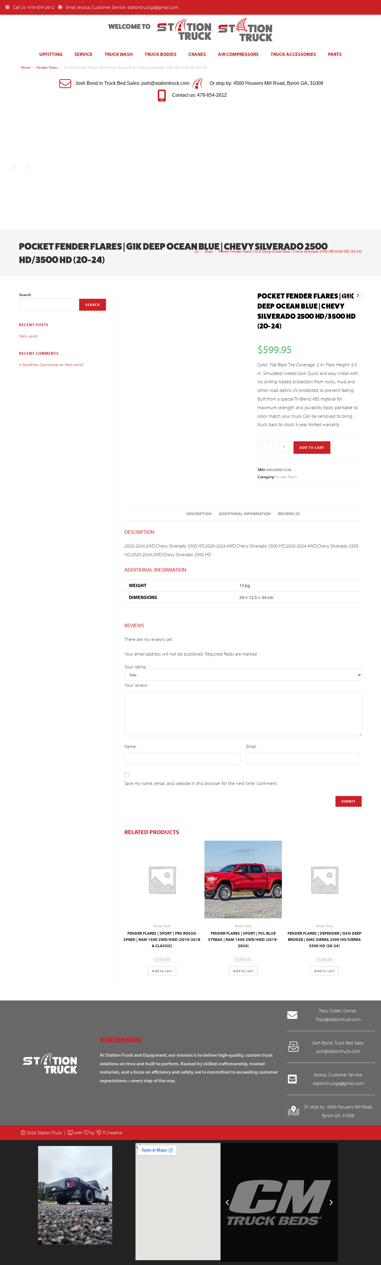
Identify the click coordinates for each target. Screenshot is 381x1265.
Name (131, 746)
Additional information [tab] (245, 513)
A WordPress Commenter (39, 364)
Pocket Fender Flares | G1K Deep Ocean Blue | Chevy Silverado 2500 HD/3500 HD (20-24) (290, 251)
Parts (335, 54)
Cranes (197, 54)
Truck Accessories (293, 54)
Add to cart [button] (162, 971)
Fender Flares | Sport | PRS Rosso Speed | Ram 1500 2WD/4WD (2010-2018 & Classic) (162, 939)
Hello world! (28, 336)
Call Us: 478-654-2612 (33, 7)
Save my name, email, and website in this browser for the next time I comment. (201, 783)
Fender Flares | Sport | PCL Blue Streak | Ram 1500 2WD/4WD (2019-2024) (243, 939)
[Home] (197, 251)
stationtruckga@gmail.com (152, 7)
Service (83, 54)
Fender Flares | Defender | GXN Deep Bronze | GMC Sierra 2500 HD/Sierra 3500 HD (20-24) (324, 939)
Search (25, 294)
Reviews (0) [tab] (289, 513)
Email (252, 746)
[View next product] (358, 295)
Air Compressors (238, 54)
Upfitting (51, 54)
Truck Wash (118, 54)
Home (26, 67)
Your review (137, 685)
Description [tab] (199, 513)
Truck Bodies (161, 54)
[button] (27, 167)
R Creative (112, 1133)
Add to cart (311, 447)
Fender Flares (47, 67)
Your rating (136, 666)
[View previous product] (347, 295)
